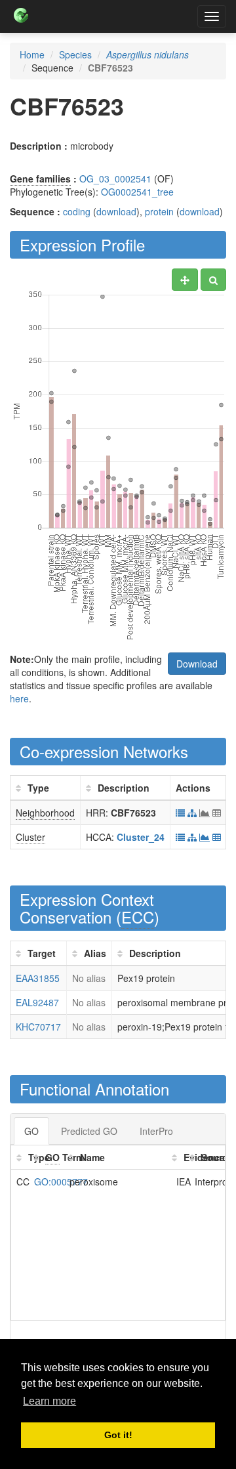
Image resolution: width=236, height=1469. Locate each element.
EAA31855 (38, 978)
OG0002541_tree (137, 191)
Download (197, 663)
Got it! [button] (118, 1435)
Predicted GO (89, 1131)
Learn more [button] (49, 1401)
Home (32, 54)
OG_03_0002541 (115, 178)
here (19, 698)
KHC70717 (38, 1026)
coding (76, 211)
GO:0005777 (61, 1181)
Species (75, 54)
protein (159, 211)
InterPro (156, 1131)
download (116, 211)
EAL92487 (37, 1002)
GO (31, 1131)
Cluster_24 (141, 836)
